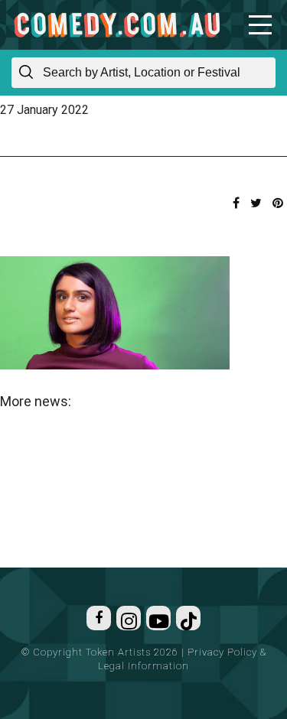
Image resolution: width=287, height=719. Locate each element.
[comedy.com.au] (116, 25)
